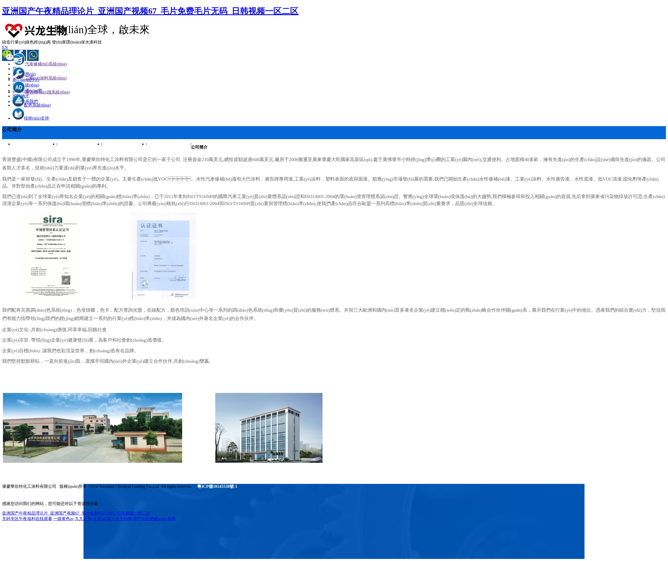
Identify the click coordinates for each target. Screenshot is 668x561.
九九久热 (83, 518)
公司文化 (79, 144)
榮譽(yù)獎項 (124, 144)
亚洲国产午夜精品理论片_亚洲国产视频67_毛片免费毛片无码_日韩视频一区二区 (150, 11)
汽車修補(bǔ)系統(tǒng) (46, 64)
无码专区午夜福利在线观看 (27, 518)
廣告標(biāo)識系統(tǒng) (47, 92)
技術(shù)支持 (36, 118)
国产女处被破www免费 (154, 518)
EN (5, 47)
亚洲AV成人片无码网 (112, 518)
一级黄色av (63, 518)
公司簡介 (35, 144)
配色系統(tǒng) (37, 105)
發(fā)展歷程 (169, 144)
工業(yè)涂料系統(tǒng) (46, 78)
